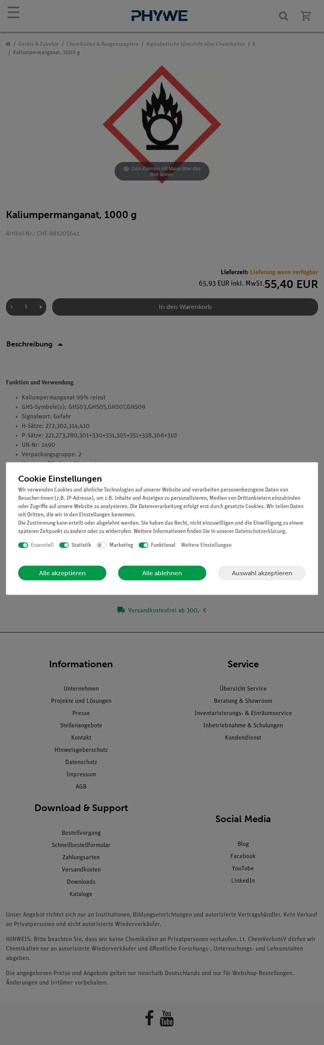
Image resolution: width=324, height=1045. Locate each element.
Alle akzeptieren (62, 573)
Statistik (81, 545)
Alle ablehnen (162, 573)
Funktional (163, 545)
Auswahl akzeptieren (262, 572)
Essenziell (42, 545)
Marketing (121, 545)
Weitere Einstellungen (206, 545)
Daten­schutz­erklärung (260, 531)
